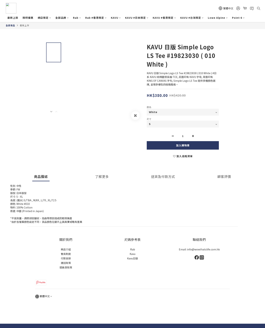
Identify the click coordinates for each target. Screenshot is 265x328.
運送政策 (66, 263)
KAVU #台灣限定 (190, 17)
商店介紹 (66, 249)
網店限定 (43, 17)
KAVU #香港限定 (163, 17)
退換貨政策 (65, 267)
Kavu (132, 254)
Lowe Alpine (216, 17)
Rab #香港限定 (94, 17)
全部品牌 (60, 17)
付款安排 (66, 258)
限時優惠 (28, 17)
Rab (75, 17)
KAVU (114, 17)
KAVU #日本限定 (135, 17)
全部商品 (10, 25)
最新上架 (12, 17)
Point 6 (237, 17)
